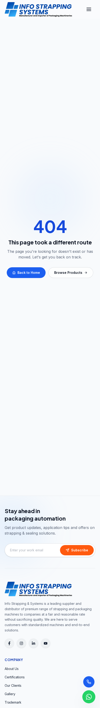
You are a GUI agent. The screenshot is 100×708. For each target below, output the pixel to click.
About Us (12, 669)
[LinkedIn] (33, 643)
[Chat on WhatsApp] (88, 696)
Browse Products (68, 273)
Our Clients (13, 685)
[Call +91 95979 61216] (88, 681)
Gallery (10, 694)
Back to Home (28, 273)
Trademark (13, 702)
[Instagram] (21, 643)
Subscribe (79, 550)
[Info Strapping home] (38, 9)
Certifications (15, 677)
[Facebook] (9, 643)
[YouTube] (45, 643)
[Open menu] (88, 9)
